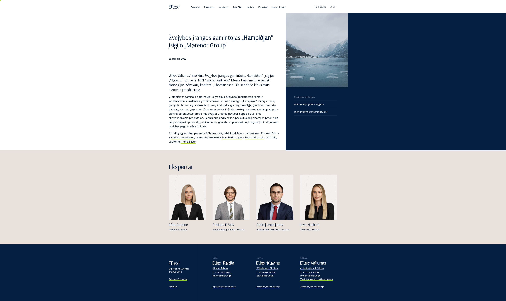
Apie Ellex (238, 7)
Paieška (322, 7)
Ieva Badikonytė (232, 137)
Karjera (250, 7)
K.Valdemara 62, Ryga (267, 268)
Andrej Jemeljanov (182, 137)
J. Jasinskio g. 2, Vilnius (312, 268)
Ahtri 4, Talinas (220, 268)
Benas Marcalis (254, 137)
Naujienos (223, 7)
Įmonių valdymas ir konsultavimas (311, 111)
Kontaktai (262, 7)
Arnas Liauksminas (248, 133)
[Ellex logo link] (174, 7)
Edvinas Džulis (270, 133)
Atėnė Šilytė (188, 141)
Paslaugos (209, 7)
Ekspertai (195, 7)
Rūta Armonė (214, 133)
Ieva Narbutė (310, 224)
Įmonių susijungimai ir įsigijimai (309, 104)
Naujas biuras (278, 7)
